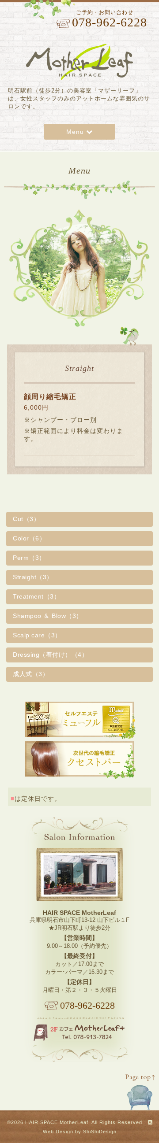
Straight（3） (33, 577)
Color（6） (29, 538)
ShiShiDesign (100, 1131)
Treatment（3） (36, 596)
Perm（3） (29, 557)
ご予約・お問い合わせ (108, 19)
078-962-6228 (87, 1005)
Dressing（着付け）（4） (50, 654)
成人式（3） (31, 673)
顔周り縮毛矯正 (50, 396)
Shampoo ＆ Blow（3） (48, 615)
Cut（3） (26, 518)
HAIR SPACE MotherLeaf (56, 1122)
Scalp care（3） (37, 635)
